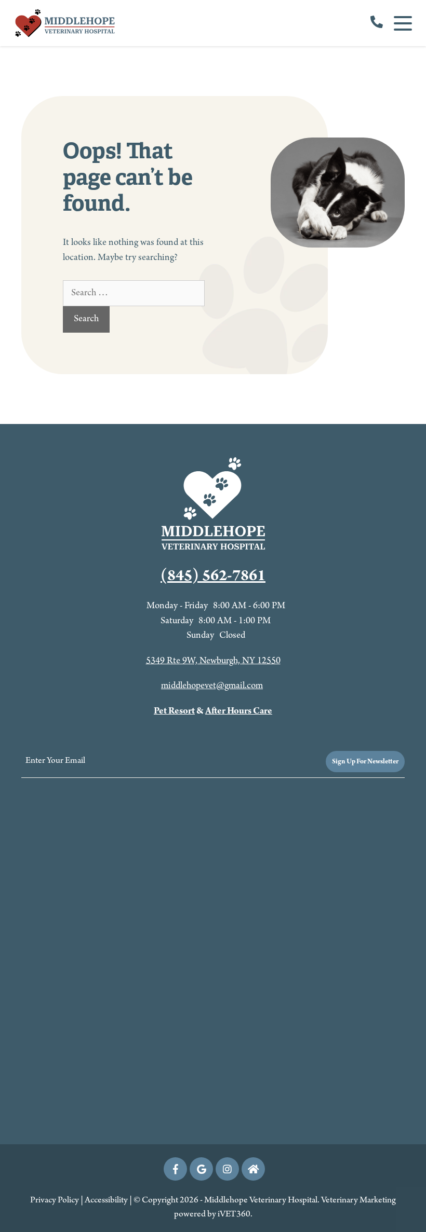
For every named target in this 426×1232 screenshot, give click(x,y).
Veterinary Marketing (358, 1200)
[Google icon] (201, 1169)
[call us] (376, 23)
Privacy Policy (54, 1200)
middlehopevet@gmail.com (212, 686)
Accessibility (106, 1200)
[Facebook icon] (175, 1169)
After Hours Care (238, 711)
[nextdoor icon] (253, 1169)
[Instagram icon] (227, 1169)
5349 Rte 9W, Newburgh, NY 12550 (213, 661)
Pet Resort (174, 711)
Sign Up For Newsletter (365, 761)
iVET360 (234, 1214)
